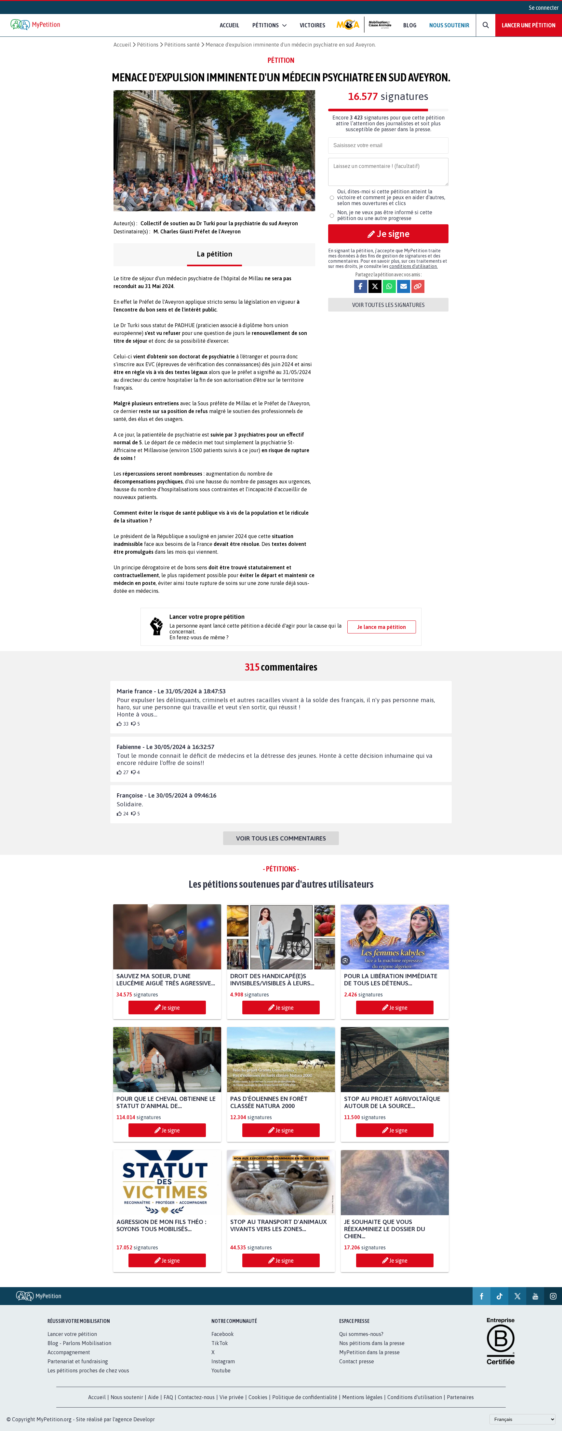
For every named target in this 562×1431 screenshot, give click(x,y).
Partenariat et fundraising (77, 1361)
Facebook (222, 1334)
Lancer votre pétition (72, 1334)
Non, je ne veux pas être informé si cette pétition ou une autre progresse (384, 215)
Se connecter (544, 7)
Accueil (229, 25)
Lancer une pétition (528, 25)
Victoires (312, 25)
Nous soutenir (449, 25)
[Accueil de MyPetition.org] (36, 25)
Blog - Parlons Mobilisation (79, 1343)
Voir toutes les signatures (388, 304)
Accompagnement (68, 1352)
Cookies (257, 1397)
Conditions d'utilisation (414, 1397)
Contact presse (356, 1361)
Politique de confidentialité (304, 1397)
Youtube (221, 1370)
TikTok (219, 1343)
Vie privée (232, 1397)
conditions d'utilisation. (413, 266)
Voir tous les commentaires (281, 838)
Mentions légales (362, 1397)
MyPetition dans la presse (369, 1352)
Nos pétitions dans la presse (372, 1343)
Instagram (223, 1361)
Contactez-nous (196, 1397)
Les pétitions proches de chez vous (88, 1370)
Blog (409, 25)
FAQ (168, 1397)
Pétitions (147, 45)
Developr (144, 1419)
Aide (153, 1397)
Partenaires (460, 1397)
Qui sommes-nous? (361, 1334)
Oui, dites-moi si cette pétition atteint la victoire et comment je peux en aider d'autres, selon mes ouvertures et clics (391, 197)
